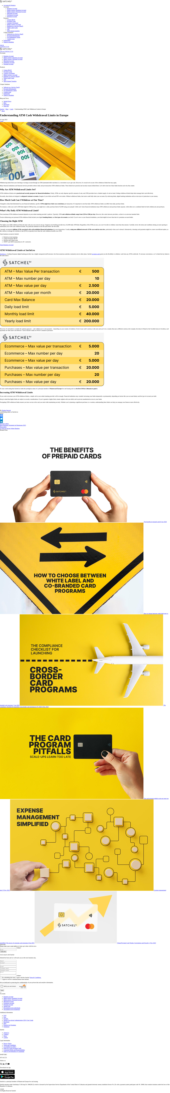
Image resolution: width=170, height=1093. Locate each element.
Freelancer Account (9, 62)
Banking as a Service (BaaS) (12, 76)
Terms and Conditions (10, 1045)
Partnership (7, 93)
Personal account (8, 1004)
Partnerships (7, 40)
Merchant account (9, 1001)
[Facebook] (85, 415)
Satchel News (7, 101)
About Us (6, 1032)
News (5, 1036)
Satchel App (7, 1006)
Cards (11, 109)
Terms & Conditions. (35, 977)
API (5, 79)
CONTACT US (4, 46)
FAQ (5, 1015)
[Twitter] (85, 418)
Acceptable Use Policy (10, 1046)
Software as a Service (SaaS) (12, 87)
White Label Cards (9, 78)
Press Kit (6, 106)
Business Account (9, 56)
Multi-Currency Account (10, 75)
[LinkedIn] (85, 421)
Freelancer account (9, 1003)
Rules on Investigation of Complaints (14, 1051)
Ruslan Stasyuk (6, 410)
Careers (6, 1037)
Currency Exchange (9, 73)
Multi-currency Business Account (13, 998)
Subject (19, 948)
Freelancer (6, 1026)
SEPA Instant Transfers (10, 81)
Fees (5, 1017)
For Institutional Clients (10, 90)
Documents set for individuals (12, 1008)
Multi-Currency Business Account (13, 57)
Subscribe (3, 951)
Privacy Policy (8, 1043)
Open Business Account (6, 245)
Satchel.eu (3, 254)
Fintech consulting (9, 42)
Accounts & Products (9, 5)
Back (3, 111)
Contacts (6, 1034)
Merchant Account (9, 61)
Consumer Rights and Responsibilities (14, 1050)
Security (6, 1018)
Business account (8, 996)
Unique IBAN (8, 70)
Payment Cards (8, 71)
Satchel (2, 109)
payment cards (96, 254)
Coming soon (7, 92)
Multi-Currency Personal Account (13, 59)
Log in (2, 45)
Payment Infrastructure (10, 89)
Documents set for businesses (12, 1009)
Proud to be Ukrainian (10, 1025)
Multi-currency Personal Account (13, 1000)
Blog (5, 103)
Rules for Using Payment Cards (12, 1048)
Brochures (6, 104)
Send (2, 990)
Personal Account (8, 64)
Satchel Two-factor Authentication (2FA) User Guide (18, 1020)
